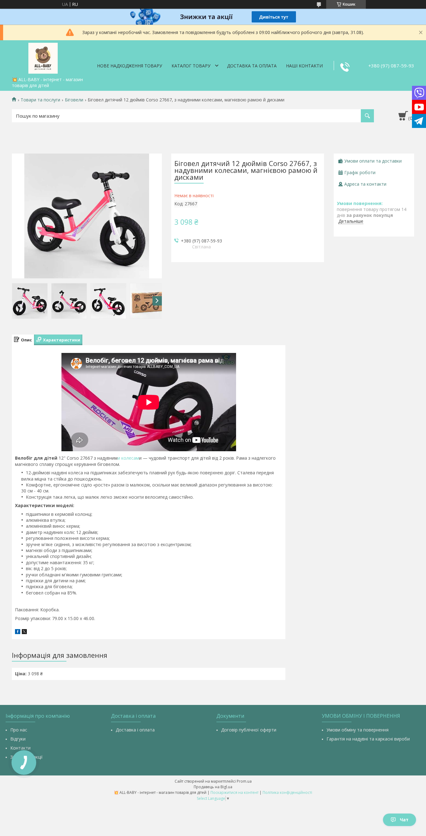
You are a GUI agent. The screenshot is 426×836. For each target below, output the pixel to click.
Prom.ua (244, 781)
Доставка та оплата (252, 66)
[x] (24, 632)
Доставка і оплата (135, 730)
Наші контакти (304, 66)
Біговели (74, 100)
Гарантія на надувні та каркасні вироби (368, 739)
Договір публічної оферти (248, 730)
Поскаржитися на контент (235, 792)
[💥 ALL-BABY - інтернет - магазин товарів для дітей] (43, 57)
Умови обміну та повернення (358, 730)
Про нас (18, 730)
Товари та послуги (40, 100)
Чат (404, 820)
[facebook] (17, 632)
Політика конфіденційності (287, 792)
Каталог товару (191, 66)
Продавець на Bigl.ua (213, 787)
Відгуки (18, 739)
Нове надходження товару (129, 66)
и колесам (128, 458)
